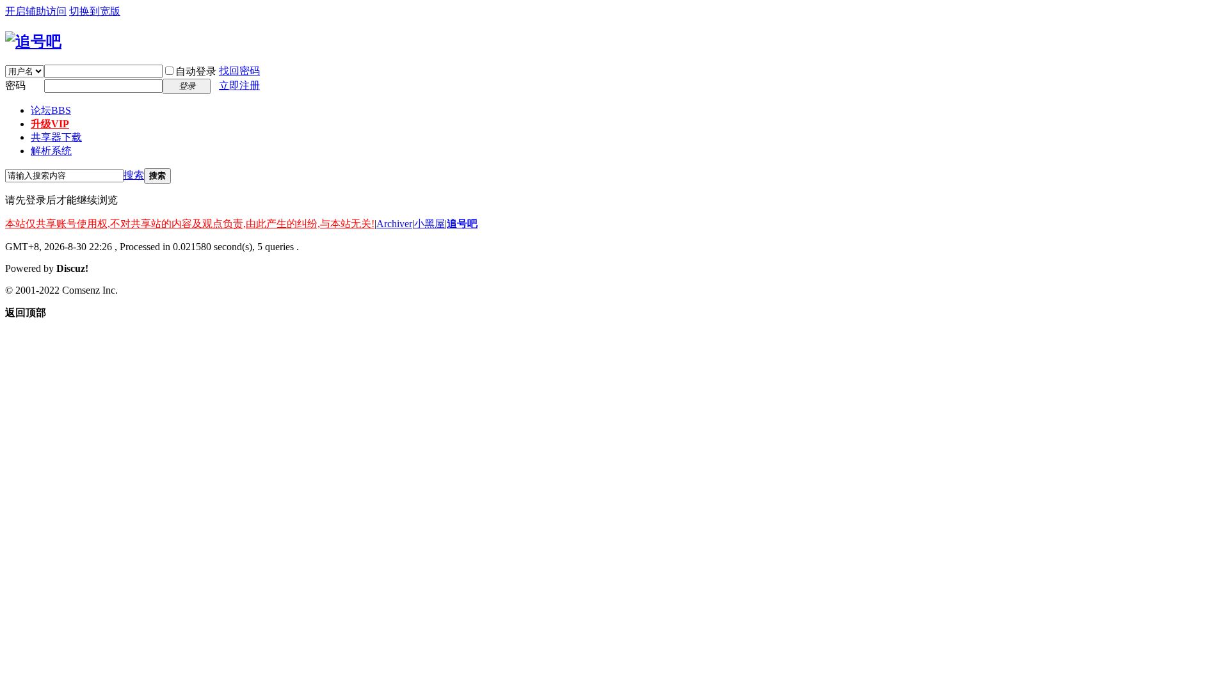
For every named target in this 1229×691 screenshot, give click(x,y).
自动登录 (195, 71)
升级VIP (50, 123)
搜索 (134, 175)
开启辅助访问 (36, 11)
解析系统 (51, 150)
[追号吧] (33, 41)
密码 (15, 85)
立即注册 (239, 85)
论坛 (51, 110)
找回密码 (239, 70)
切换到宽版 (94, 11)
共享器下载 (56, 137)
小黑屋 (429, 223)
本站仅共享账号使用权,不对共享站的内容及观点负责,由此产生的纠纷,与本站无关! (189, 223)
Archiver (394, 223)
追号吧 (462, 223)
